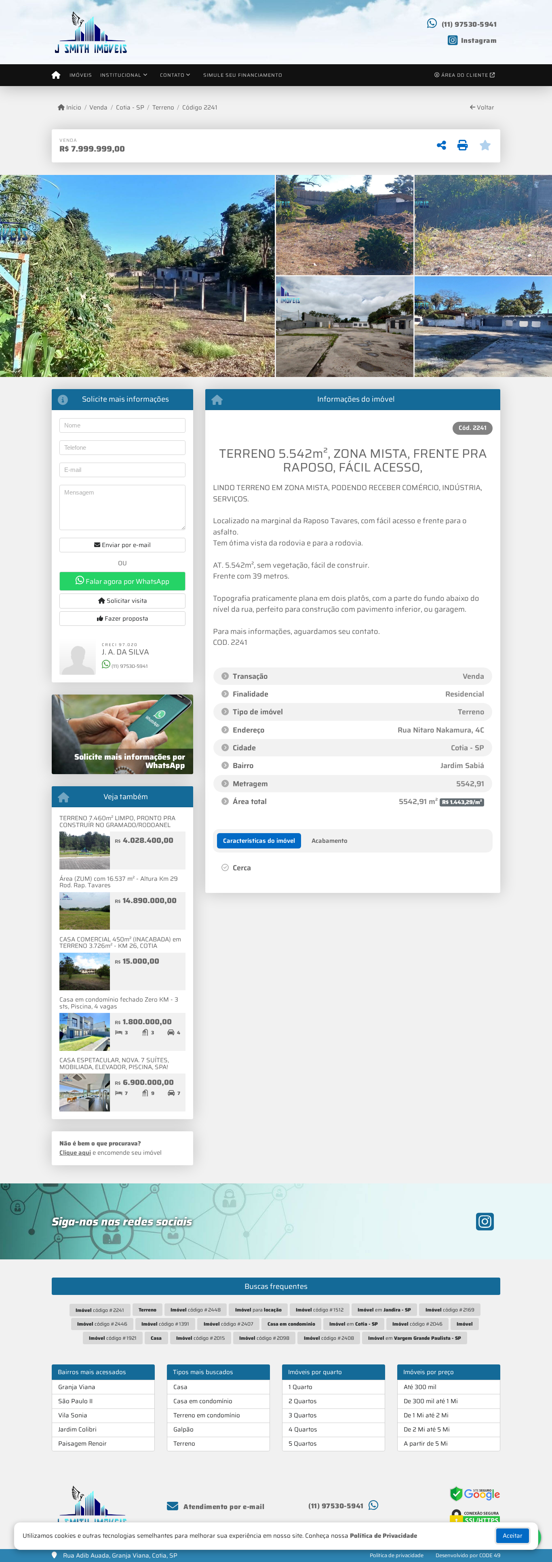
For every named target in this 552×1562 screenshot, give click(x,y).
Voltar (484, 107)
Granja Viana (76, 1387)
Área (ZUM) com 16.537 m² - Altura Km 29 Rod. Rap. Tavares (118, 882)
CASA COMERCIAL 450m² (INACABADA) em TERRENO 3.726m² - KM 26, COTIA (120, 943)
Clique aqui (75, 1153)
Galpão (183, 1429)
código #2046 (417, 1324)
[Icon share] (485, 1221)
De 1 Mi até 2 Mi (426, 1415)
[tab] (259, 840)
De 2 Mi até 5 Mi (427, 1429)
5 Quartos (303, 1443)
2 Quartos (303, 1401)
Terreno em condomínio (206, 1415)
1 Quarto (300, 1387)
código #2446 (102, 1324)
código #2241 (100, 1310)
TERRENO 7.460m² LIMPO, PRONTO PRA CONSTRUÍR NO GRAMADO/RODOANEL (117, 821)
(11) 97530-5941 (469, 24)
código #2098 (264, 1338)
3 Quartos (303, 1415)
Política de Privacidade (383, 1536)
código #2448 (196, 1310)
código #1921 (113, 1338)
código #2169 (450, 1310)
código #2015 (200, 1338)
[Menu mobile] (56, 75)
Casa (180, 1387)
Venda (98, 107)
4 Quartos (303, 1429)
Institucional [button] (120, 75)
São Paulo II (75, 1401)
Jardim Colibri (77, 1429)
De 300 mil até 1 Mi (431, 1401)
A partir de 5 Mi (426, 1443)
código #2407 (228, 1324)
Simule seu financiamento (242, 75)
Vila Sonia (72, 1415)
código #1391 (165, 1324)
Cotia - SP (130, 107)
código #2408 (329, 1338)
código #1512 (319, 1310)
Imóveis (81, 75)
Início (73, 107)
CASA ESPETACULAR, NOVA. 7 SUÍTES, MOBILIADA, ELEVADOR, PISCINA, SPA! (114, 1063)
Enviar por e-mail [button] (125, 545)
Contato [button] (172, 75)
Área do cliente (465, 75)
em (384, 1310)
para (258, 1310)
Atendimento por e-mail (223, 1506)
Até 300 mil (420, 1387)
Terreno (163, 107)
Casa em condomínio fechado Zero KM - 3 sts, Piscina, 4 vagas (118, 1003)
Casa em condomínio (202, 1401)
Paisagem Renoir (82, 1443)
